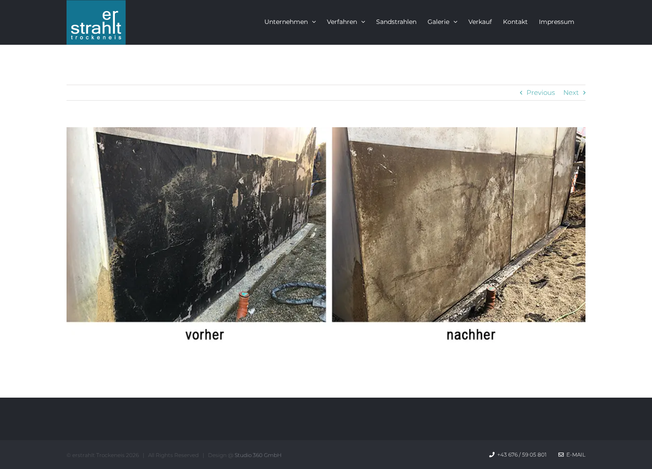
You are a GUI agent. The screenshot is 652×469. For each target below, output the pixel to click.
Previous (540, 92)
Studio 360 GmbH (258, 455)
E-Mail (574, 454)
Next (571, 92)
